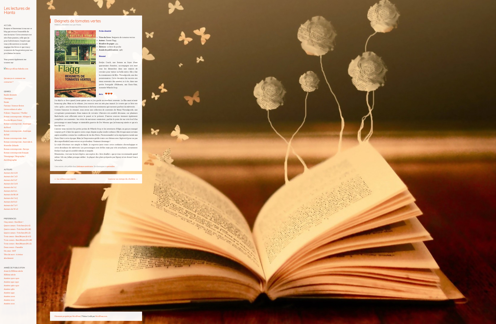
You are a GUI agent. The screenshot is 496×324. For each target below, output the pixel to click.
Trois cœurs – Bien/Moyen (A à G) (17, 236)
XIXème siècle (10, 274)
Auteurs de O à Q (11, 198)
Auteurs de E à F (10, 180)
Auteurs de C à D (11, 176)
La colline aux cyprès (65, 179)
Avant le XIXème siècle (13, 271)
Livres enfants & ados (13, 109)
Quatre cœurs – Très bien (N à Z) (17, 233)
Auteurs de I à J (10, 187)
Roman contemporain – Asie (15, 138)
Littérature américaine (85, 166)
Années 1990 (9, 292)
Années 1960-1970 (11, 285)
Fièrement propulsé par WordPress (67, 316)
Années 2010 (9, 300)
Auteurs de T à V (10, 205)
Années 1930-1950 (11, 282)
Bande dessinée (10, 95)
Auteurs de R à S (10, 201)
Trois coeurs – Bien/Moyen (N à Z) (18, 243)
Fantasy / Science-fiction (14, 105)
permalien (111, 166)
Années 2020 (9, 303)
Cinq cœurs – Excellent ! (13, 222)
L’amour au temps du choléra (123, 179)
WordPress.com (101, 316)
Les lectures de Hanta (17, 10)
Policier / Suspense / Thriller (16, 113)
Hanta (78, 25)
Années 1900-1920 (11, 278)
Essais (6, 102)
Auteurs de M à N (11, 194)
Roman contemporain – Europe (16, 149)
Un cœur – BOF (10, 251)
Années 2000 (9, 296)
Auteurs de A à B (11, 173)
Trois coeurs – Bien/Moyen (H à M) (18, 240)
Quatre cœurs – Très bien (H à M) (17, 229)
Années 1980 (9, 289)
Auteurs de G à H (11, 183)
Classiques (8, 98)
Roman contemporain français (16, 152)
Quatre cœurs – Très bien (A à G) (17, 225)
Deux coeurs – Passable (13, 247)
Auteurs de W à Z (11, 209)
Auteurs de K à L (10, 191)
